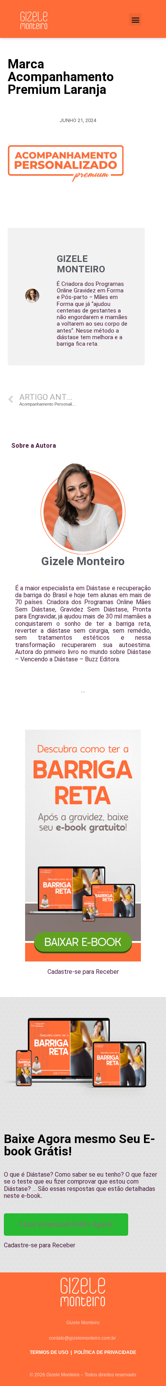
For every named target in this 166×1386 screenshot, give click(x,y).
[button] (135, 19)
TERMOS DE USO (49, 1352)
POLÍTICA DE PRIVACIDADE (105, 1352)
